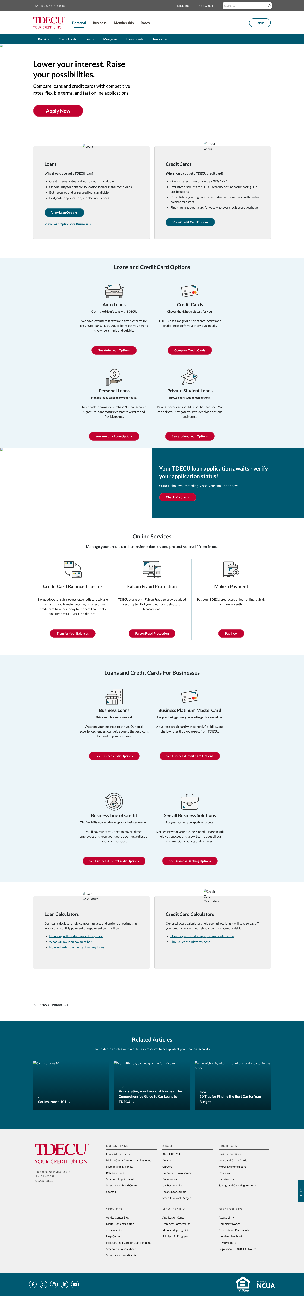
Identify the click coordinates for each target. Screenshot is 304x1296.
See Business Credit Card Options (189, 756)
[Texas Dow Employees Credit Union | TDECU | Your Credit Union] (49, 22)
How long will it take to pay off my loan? (76, 936)
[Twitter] (43, 1284)
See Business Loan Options (114, 756)
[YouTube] (75, 1284)
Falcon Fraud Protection (152, 633)
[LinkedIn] (64, 1284)
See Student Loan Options (190, 436)
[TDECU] (62, 1154)
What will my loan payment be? (70, 942)
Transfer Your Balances (73, 633)
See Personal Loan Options (114, 436)
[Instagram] (54, 1284)
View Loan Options (64, 212)
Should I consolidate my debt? (190, 942)
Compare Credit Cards (189, 350)
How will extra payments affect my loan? (76, 947)
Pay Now (231, 633)
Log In (260, 23)
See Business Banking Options (190, 861)
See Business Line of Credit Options (114, 861)
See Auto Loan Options (114, 350)
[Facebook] (33, 1284)
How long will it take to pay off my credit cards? (202, 936)
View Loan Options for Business (67, 224)
